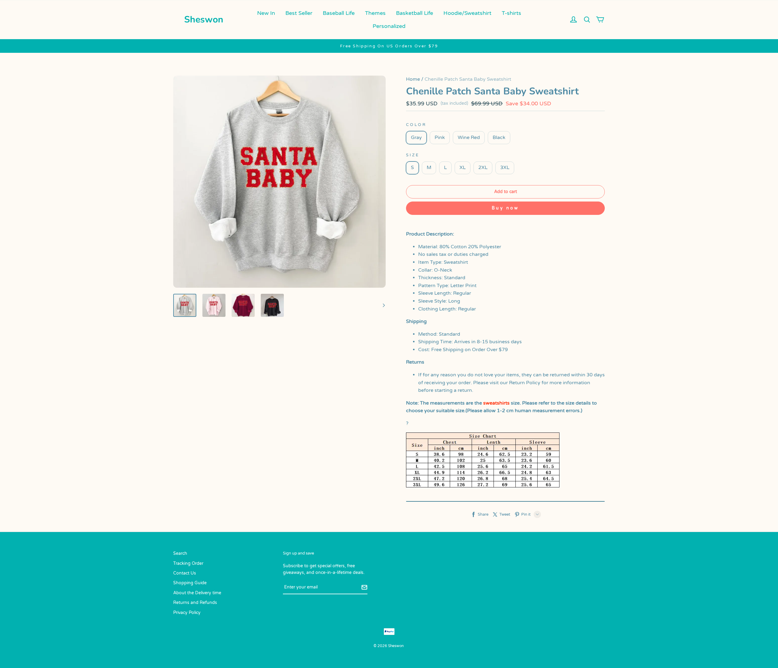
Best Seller (298, 13)
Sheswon (203, 19)
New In (266, 13)
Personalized (389, 26)
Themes (375, 13)
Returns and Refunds (195, 602)
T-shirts (511, 13)
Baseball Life (339, 13)
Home (413, 79)
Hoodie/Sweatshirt (467, 13)
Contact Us (184, 573)
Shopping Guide (190, 582)
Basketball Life (414, 13)
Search (180, 553)
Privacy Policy (187, 612)
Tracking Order (188, 563)
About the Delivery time (197, 592)
